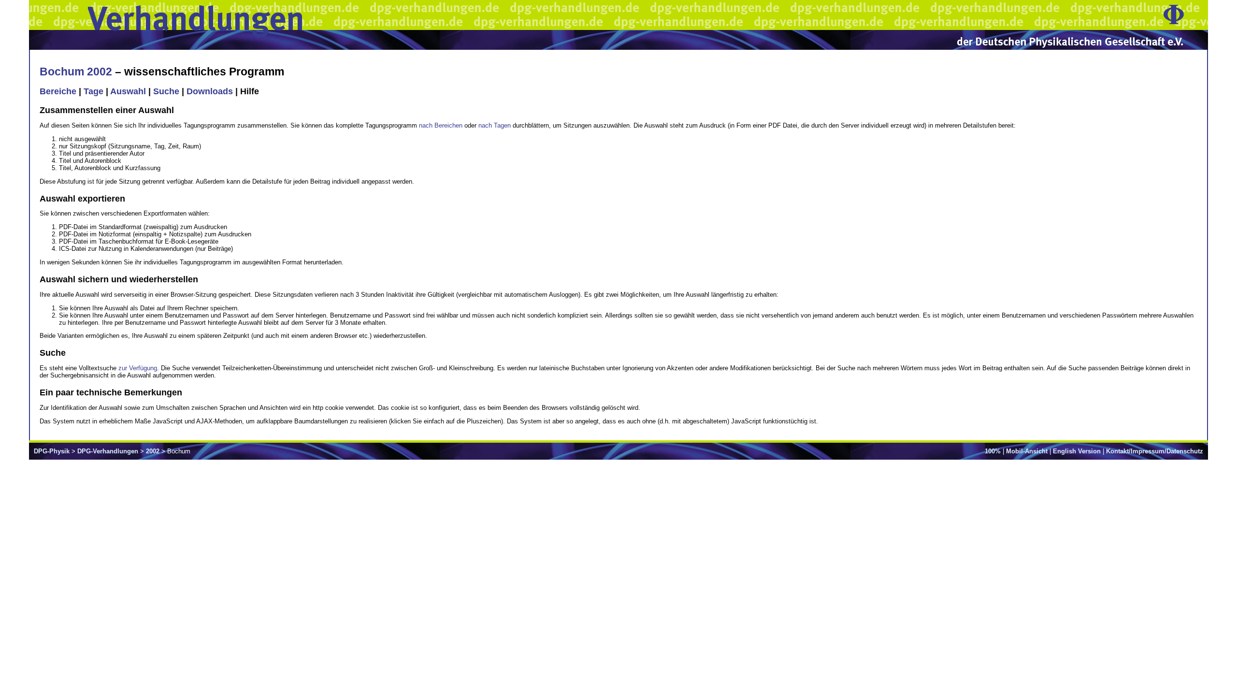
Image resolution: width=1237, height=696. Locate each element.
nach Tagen (494, 125)
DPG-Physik (52, 451)
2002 (152, 451)
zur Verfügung (137, 368)
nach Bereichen (440, 125)
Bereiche (58, 91)
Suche (166, 91)
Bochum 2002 (76, 71)
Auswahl (128, 91)
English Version (1077, 451)
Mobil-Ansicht (1027, 451)
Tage (93, 91)
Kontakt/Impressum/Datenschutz (1154, 451)
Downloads (210, 91)
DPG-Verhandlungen (107, 451)
